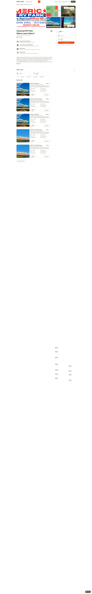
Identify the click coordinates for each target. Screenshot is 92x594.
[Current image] (21, 110)
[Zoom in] (74, 70)
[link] (32, 89)
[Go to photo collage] (31, 17)
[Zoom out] (74, 71)
